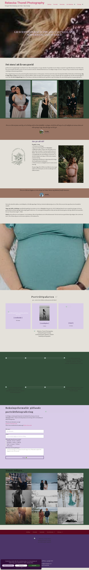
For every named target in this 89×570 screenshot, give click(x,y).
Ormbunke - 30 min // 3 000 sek (13, 440)
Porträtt (55, 4)
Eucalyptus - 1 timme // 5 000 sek (14, 442)
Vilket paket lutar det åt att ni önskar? (13, 439)
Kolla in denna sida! (28, 425)
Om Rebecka (70, 4)
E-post (7, 434)
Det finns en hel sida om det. (11, 423)
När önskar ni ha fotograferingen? (13, 447)
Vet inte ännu (9, 445)
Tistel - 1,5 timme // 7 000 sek (13, 444)
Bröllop (49, 4)
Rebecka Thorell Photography (24, 2)
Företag (79, 4)
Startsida (62, 4)
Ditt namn (8, 429)
